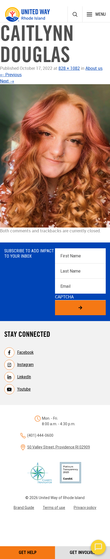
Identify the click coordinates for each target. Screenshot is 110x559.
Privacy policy (85, 507)
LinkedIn (24, 376)
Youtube (24, 389)
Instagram (25, 364)
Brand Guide (24, 507)
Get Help (28, 552)
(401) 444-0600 (40, 435)
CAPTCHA (64, 297)
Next (7, 81)
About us (94, 68)
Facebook (25, 352)
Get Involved (83, 552)
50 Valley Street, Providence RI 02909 (58, 447)
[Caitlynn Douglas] (55, 156)
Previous (11, 75)
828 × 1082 (69, 68)
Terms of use (54, 507)
